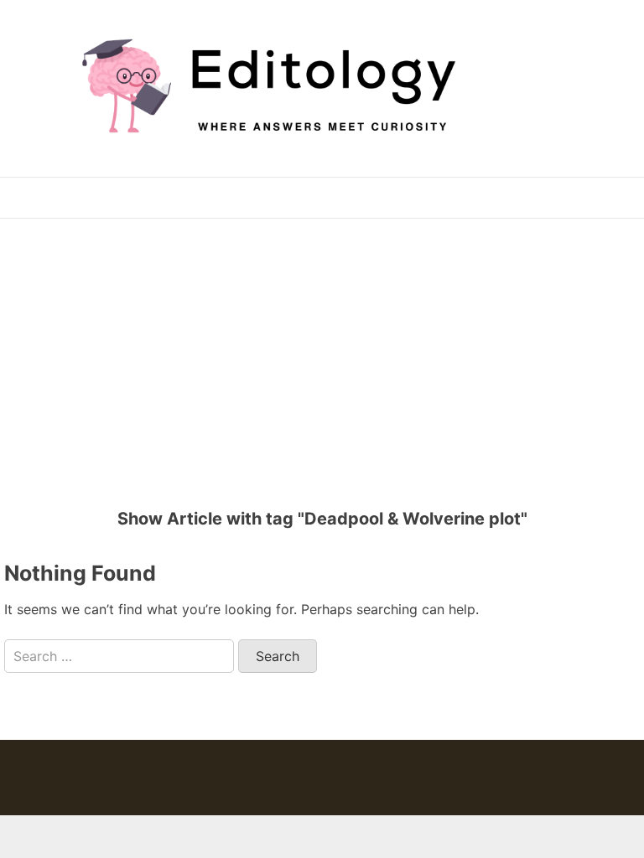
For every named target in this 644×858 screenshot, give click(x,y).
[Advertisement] (328, 352)
